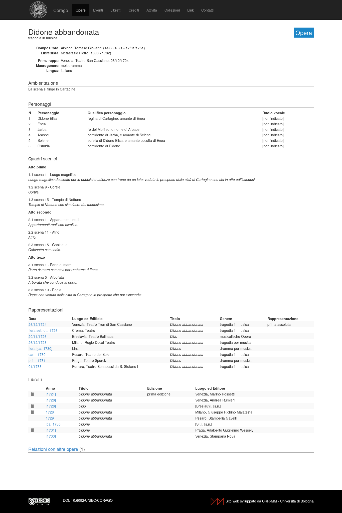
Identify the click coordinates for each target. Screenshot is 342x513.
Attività (151, 10)
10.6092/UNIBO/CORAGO (92, 500)
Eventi (98, 10)
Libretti (115, 10)
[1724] (51, 393)
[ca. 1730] (54, 424)
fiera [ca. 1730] (40, 348)
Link (190, 10)
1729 (50, 418)
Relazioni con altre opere (53, 449)
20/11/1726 (38, 336)
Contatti (207, 10)
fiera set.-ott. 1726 (43, 330)
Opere (81, 10)
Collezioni (172, 10)
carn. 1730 (37, 354)
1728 (50, 412)
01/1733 (35, 366)
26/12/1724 (38, 324)
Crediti (134, 10)
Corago (60, 10)
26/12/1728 (38, 342)
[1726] (51, 399)
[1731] (51, 430)
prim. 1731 (37, 360)
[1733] (51, 436)
